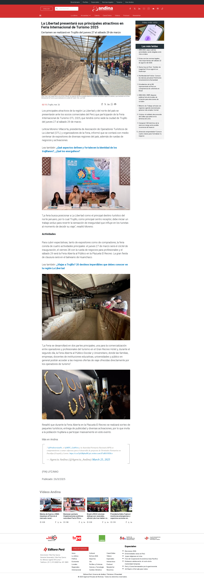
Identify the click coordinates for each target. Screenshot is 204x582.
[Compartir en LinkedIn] (61, 522)
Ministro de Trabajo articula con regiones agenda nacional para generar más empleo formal (150, 108)
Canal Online (107, 15)
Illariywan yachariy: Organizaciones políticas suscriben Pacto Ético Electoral (73, 517)
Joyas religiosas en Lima (133, 556)
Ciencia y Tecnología (96, 567)
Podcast (126, 15)
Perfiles (85, 2)
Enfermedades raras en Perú (135, 554)
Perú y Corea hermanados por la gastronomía (141, 566)
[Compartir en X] (58, 522)
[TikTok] (162, 8)
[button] (41, 508)
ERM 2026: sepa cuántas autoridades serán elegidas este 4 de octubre (150, 52)
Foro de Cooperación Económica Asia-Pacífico (141, 559)
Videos (117, 15)
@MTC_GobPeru (72, 448)
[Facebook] (130, 8)
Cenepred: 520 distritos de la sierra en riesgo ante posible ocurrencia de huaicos (149, 125)
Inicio (73, 553)
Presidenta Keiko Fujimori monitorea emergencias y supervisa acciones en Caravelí (120, 517)
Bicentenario (75, 2)
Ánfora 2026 (93, 556)
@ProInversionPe (55, 448)
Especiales (95, 2)
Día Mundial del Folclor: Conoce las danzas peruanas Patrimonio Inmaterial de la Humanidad (150, 78)
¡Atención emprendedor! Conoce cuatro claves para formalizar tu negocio (150, 134)
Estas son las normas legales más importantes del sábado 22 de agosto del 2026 (150, 61)
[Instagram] (148, 8)
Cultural (92, 553)
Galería (97, 15)
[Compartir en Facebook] (56, 522)
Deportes (92, 559)
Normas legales (107, 2)
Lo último (74, 15)
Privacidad (118, 574)
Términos (110, 574)
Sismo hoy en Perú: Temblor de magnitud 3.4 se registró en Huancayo (150, 69)
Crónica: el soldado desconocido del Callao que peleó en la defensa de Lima (150, 117)
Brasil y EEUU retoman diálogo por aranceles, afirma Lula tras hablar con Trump (97, 517)
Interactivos (111, 562)
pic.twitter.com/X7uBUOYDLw (101, 453)
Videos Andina (50, 492)
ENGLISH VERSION (80, 549)
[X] (135, 8)
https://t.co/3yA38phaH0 (78, 453)
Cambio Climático (95, 570)
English (46, 9)
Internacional (76, 570)
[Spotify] (158, 8)
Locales (74, 564)
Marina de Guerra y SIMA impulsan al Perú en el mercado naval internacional (49, 517)
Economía (75, 562)
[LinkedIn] (139, 8)
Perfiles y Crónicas (95, 564)
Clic (90, 562)
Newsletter (137, 15)
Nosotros (110, 570)
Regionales (75, 567)
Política (74, 559)
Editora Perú (87, 574)
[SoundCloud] (153, 8)
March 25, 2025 (101, 459)
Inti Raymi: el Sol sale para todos (136, 569)
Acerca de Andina (99, 574)
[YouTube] (144, 8)
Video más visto (149, 22)
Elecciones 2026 (130, 551)
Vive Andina (129, 2)
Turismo (119, 2)
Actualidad (86, 15)
